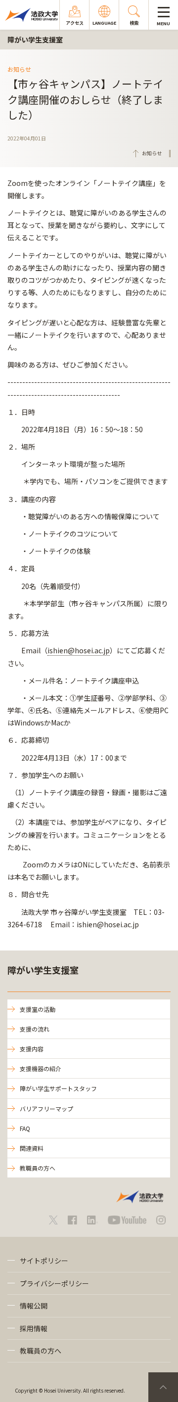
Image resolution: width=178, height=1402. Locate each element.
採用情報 (33, 1328)
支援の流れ (34, 1029)
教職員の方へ (37, 1168)
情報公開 (33, 1306)
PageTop (163, 1387)
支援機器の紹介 (40, 1068)
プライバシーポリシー (54, 1283)
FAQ (25, 1128)
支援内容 (32, 1048)
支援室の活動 (37, 1009)
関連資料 (32, 1148)
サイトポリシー (44, 1261)
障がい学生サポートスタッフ (58, 1088)
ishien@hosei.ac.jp (78, 650)
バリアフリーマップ (46, 1108)
